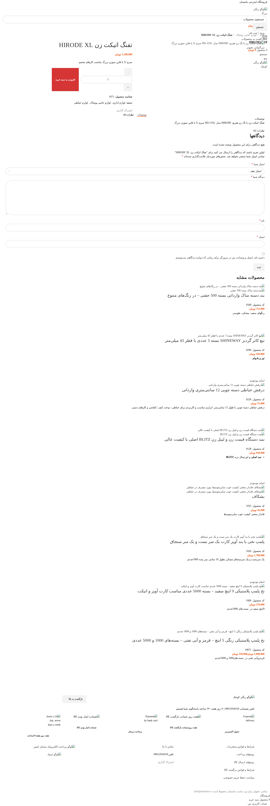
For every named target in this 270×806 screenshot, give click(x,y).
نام (261, 220)
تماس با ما (168, 746)
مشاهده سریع (259, 329)
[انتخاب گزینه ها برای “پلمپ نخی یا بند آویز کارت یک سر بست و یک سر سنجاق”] (259, 566)
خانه (261, 35)
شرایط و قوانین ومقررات (240, 746)
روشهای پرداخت (245, 754)
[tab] (142, 114)
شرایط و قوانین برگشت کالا (239, 770)
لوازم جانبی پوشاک (245, 35)
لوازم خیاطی (81, 102)
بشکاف (258, 496)
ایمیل (260, 236)
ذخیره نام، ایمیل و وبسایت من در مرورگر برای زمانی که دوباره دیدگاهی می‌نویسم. (219, 257)
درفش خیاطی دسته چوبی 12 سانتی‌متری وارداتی (223, 390)
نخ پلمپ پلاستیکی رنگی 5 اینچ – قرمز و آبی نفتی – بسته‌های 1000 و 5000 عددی (198, 640)
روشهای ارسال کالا (244, 762)
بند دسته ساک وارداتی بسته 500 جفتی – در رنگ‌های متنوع (216, 295)
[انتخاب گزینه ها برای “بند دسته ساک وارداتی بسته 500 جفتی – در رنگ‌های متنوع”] (259, 319)
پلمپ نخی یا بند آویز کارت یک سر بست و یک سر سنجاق (217, 541)
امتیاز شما (257, 164)
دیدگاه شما (257, 176)
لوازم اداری (119, 102)
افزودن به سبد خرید (65, 79)
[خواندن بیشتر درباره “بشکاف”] (259, 521)
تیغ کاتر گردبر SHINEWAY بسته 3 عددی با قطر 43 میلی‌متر (214, 340)
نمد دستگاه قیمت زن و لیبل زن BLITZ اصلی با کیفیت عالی (214, 439)
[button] (259, 365)
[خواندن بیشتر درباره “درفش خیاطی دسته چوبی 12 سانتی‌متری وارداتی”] (259, 414)
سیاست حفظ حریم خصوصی (238, 777)
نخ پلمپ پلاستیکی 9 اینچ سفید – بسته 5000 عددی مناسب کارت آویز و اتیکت (201, 591)
